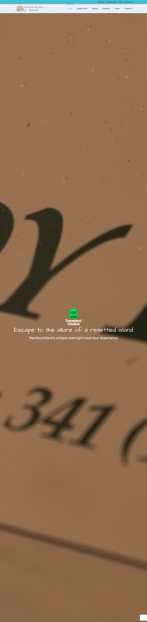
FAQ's (120, 2)
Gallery (117, 8)
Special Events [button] (82, 8)
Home (70, 8)
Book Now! (101, 2)
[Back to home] (29, 8)
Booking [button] (95, 8)
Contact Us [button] (128, 8)
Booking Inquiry (112, 2)
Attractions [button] (106, 8)
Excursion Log (129, 2)
